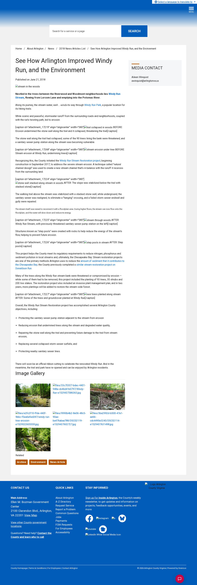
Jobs (58, 517)
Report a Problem (66, 509)
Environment (38, 462)
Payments (61, 520)
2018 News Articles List (72, 48)
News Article (57, 462)
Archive (21, 462)
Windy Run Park (92, 105)
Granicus (182, 568)
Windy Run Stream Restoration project (80, 160)
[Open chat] (179, 579)
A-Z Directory (63, 501)
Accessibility (63, 532)
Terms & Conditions (37, 568)
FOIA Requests (64, 524)
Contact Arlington (70, 568)
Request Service (65, 505)
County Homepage (19, 568)
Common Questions (67, 513)
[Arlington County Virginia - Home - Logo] (25, 11)
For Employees (64, 528)
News (51, 48)
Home (18, 48)
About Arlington (35, 48)
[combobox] (174, 2)
